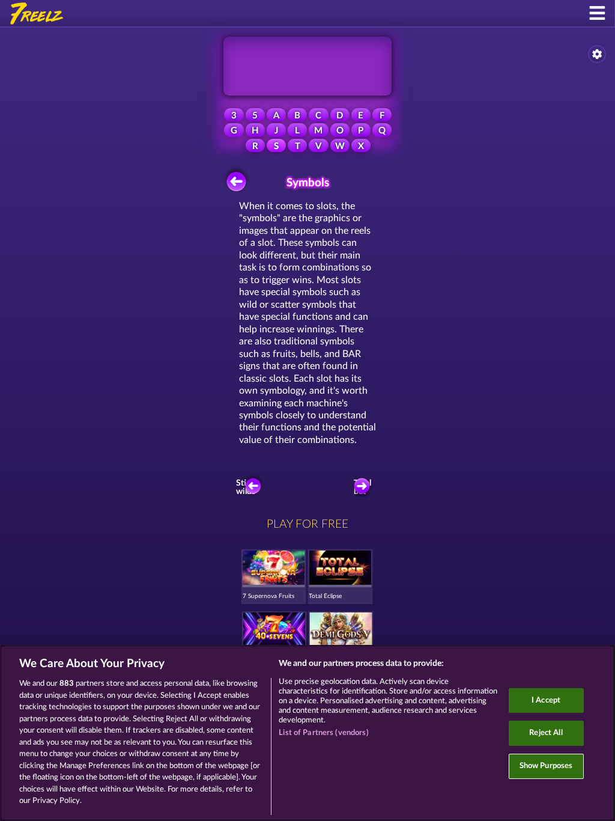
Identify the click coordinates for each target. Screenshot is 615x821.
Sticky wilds (247, 487)
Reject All (545, 733)
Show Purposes (546, 766)
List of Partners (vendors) (323, 733)
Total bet (362, 487)
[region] (307, 733)
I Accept (546, 700)
